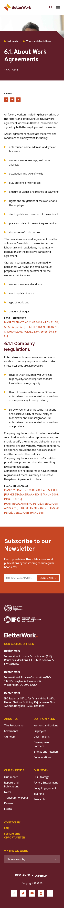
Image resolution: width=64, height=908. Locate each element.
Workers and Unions (46, 725)
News (7, 792)
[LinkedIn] (50, 893)
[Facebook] (14, 893)
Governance (11, 731)
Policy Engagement (45, 788)
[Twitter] (23, 893)
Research (9, 803)
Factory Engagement (46, 782)
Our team (9, 736)
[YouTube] (32, 893)
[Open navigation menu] (58, 7)
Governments (42, 736)
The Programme (13, 725)
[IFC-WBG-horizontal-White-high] (22, 619)
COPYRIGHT (42, 876)
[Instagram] (41, 893)
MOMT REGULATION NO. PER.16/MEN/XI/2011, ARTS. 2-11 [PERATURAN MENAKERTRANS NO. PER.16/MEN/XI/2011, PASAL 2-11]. (32, 508)
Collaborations (42, 757)
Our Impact (11, 777)
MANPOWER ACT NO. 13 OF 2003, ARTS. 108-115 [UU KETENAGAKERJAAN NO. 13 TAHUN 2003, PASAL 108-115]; (31, 495)
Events (8, 809)
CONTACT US (12, 822)
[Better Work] (21, 635)
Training (39, 793)
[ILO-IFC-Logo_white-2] (13, 608)
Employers (40, 731)
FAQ (6, 828)
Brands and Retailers (46, 751)
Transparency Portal (16, 797)
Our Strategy (41, 777)
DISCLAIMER (22, 875)
